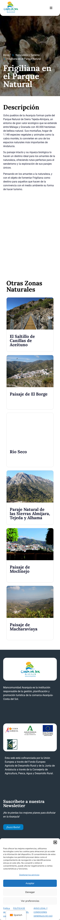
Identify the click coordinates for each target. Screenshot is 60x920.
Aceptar (30, 883)
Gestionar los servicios (29, 875)
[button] (55, 842)
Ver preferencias (30, 900)
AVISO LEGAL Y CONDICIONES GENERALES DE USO (43, 912)
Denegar (30, 892)
